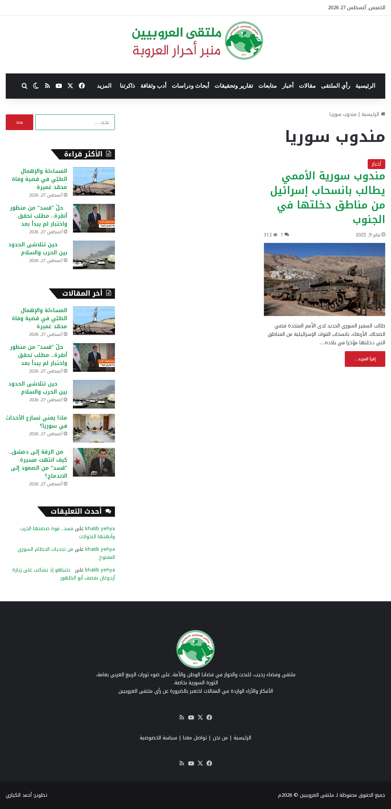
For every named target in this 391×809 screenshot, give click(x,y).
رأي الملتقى (335, 86)
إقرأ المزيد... (365, 359)
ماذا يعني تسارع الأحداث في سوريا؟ (36, 422)
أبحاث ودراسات (190, 86)
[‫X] (200, 717)
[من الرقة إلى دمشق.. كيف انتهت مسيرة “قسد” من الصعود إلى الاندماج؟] (94, 462)
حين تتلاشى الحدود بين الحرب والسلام (37, 248)
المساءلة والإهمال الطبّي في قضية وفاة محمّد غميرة (39, 179)
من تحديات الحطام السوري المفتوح (66, 553)
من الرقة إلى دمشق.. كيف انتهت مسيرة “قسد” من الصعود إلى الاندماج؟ (37, 464)
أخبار (288, 86)
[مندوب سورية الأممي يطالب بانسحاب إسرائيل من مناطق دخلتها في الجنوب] (324, 279)
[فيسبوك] (209, 717)
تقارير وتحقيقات (234, 86)
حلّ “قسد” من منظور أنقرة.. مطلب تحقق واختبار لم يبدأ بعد (38, 216)
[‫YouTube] (191, 717)
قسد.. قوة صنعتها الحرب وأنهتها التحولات (67, 532)
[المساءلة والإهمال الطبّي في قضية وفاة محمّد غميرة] (94, 181)
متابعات (268, 86)
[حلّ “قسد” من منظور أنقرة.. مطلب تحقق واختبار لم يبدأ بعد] (94, 218)
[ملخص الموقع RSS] (181, 717)
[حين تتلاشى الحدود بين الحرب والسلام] (94, 255)
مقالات (307, 86)
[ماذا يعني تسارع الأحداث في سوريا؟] (94, 428)
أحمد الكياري (19, 795)
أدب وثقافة (153, 86)
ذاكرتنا (127, 86)
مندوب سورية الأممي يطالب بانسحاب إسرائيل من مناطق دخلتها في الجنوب (327, 197)
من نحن (220, 737)
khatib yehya (100, 528)
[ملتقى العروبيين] (195, 40)
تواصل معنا (195, 737)
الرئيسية (365, 86)
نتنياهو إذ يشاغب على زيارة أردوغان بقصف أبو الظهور (63, 574)
